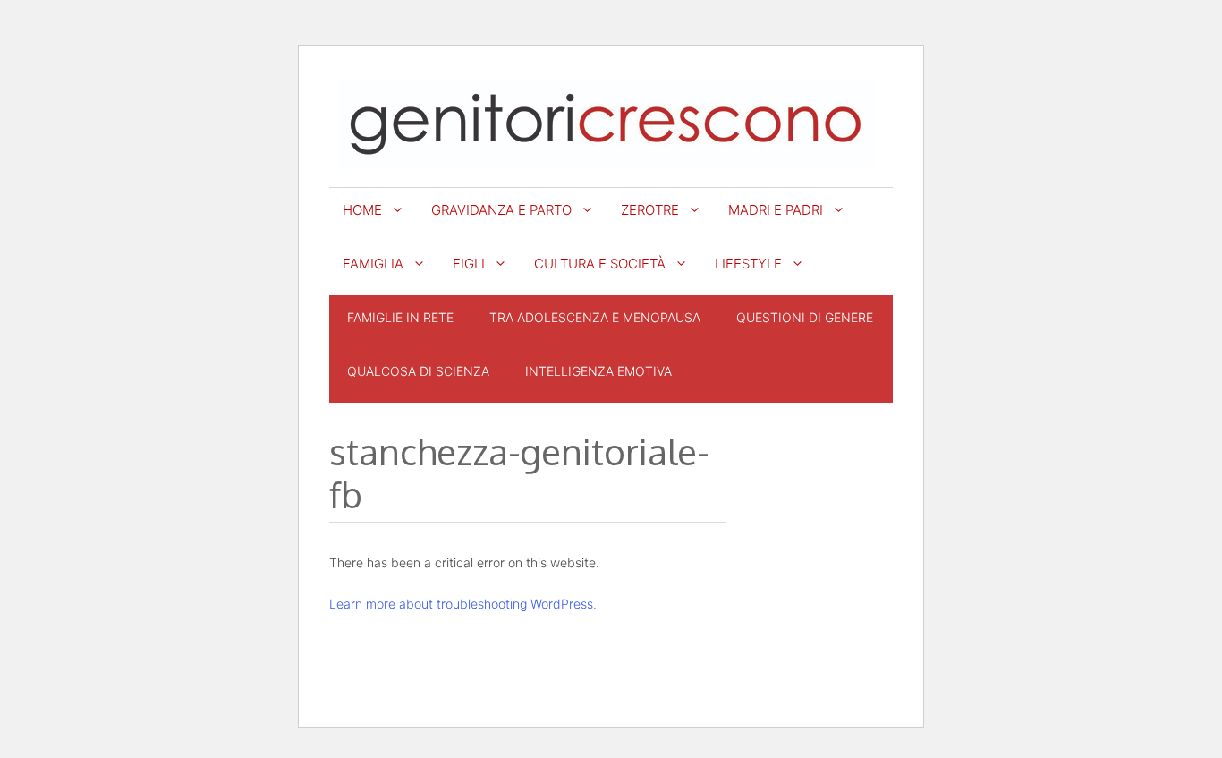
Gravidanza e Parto (501, 209)
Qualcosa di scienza (418, 371)
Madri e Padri (775, 209)
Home (362, 209)
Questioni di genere (804, 317)
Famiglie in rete (400, 317)
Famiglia (373, 263)
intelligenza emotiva (598, 371)
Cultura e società (600, 263)
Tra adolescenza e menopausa (594, 317)
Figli (469, 263)
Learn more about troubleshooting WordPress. (463, 603)
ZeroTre (650, 209)
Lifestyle (748, 263)
